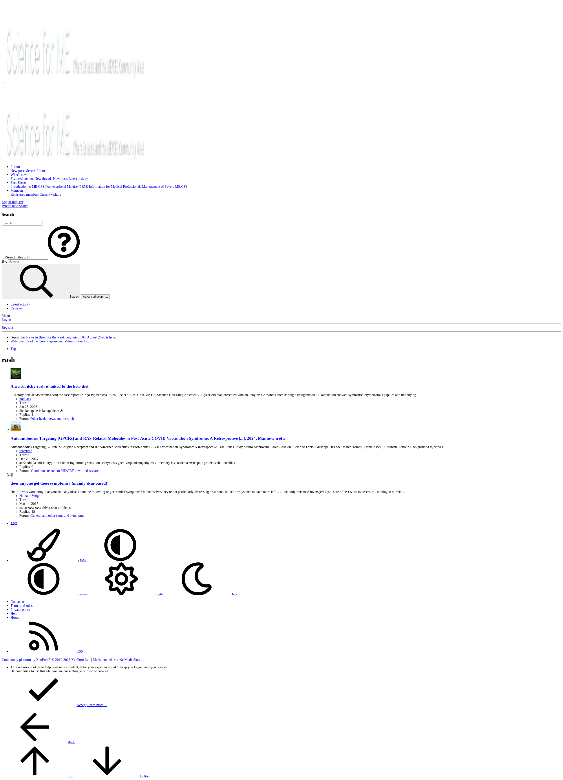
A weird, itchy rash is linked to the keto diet (49, 386)
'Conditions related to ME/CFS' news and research (65, 471)
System (82, 594)
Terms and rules (22, 605)
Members (17, 190)
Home (15, 617)
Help (14, 613)
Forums (16, 167)
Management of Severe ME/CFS (165, 186)
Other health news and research (52, 418)
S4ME (82, 560)
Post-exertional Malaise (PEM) (66, 186)
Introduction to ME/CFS (27, 186)
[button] (64, 257)
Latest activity (78, 178)
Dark (234, 594)
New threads (43, 178)
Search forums (36, 171)
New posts (18, 171)
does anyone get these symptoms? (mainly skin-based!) (59, 483)
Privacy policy (21, 609)
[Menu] (3, 82)
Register (16, 308)
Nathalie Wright (30, 496)
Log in (6, 320)
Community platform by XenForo (46, 660)
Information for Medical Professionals (115, 186)
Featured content (22, 178)
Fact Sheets (18, 182)
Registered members (25, 194)
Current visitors (50, 194)
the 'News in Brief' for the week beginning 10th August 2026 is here (67, 337)
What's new (19, 174)
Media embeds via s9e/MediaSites (116, 660)
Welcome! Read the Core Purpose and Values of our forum (51, 341)
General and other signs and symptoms (57, 515)
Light (159, 594)
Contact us (18, 602)
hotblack (25, 399)
